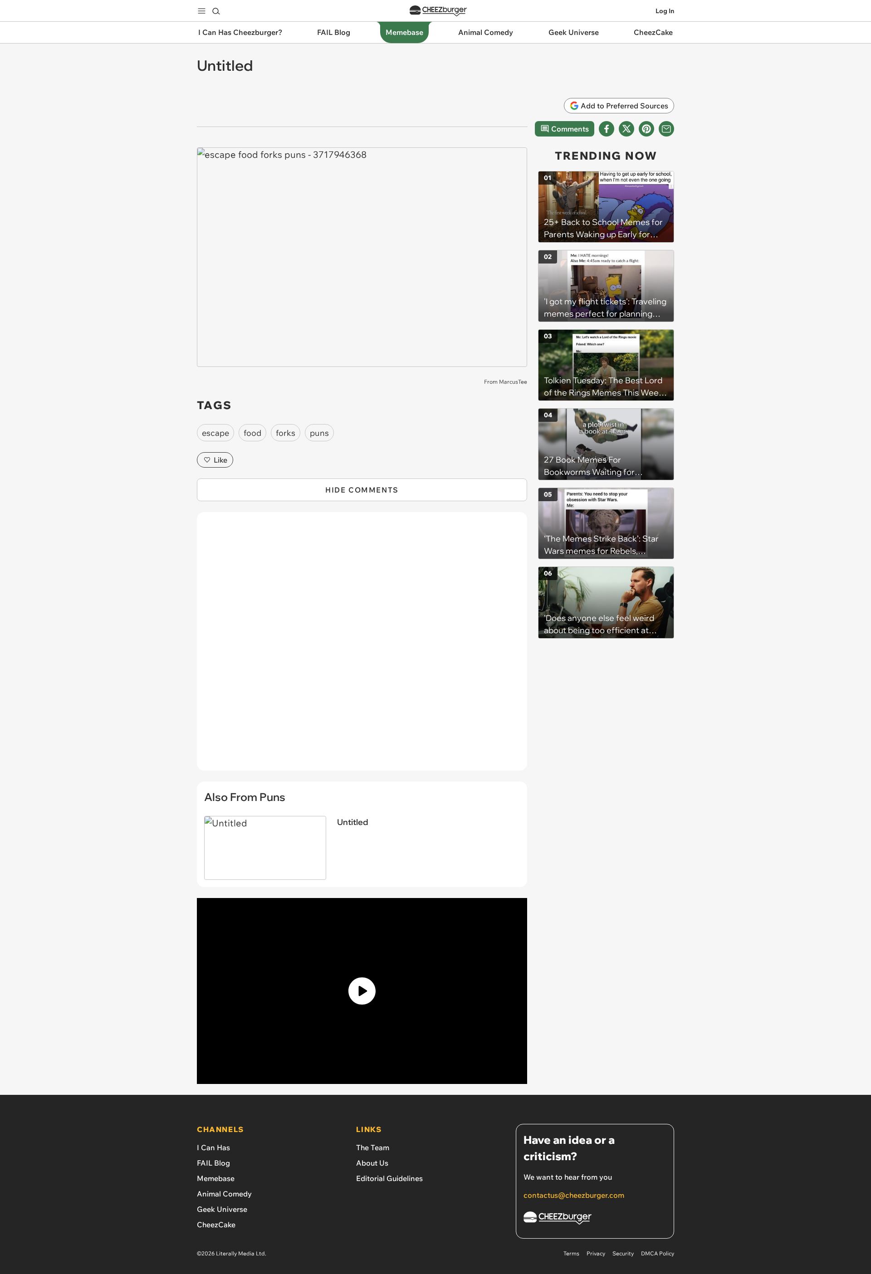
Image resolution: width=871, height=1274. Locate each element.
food (252, 433)
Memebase (216, 1178)
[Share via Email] (666, 129)
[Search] (215, 11)
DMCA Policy (657, 1253)
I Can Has (213, 1147)
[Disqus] (362, 646)
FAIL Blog (213, 1162)
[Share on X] (626, 129)
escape (215, 433)
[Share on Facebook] (606, 129)
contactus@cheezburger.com (574, 1195)
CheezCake (216, 1224)
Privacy (596, 1253)
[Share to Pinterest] (646, 129)
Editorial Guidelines (389, 1178)
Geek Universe (222, 1209)
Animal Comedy (224, 1193)
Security (623, 1253)
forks (285, 433)
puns (319, 433)
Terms (571, 1253)
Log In (665, 11)
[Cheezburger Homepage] (438, 11)
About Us (372, 1162)
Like (220, 459)
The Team (372, 1147)
